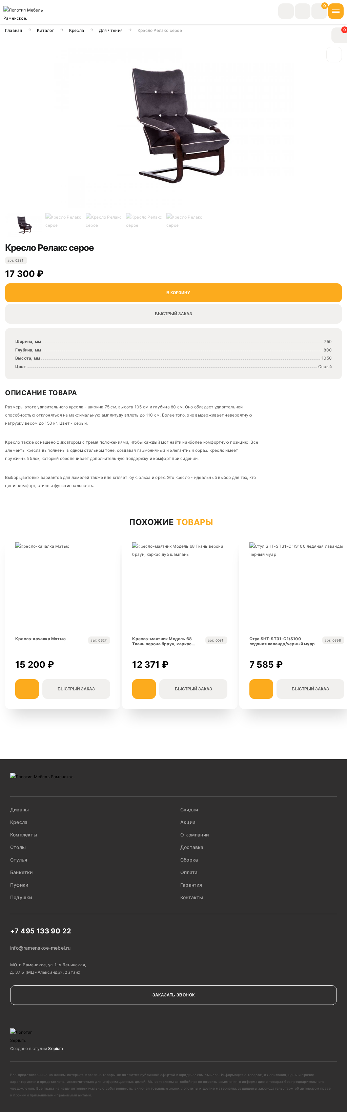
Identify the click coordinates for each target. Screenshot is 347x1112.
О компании (194, 834)
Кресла (76, 30)
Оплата (189, 872)
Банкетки (21, 872)
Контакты (191, 897)
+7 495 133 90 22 (40, 931)
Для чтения (111, 30)
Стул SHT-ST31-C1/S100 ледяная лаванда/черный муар (282, 641)
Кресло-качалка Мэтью (40, 638)
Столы (18, 847)
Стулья (18, 860)
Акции (187, 822)
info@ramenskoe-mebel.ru (40, 948)
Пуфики (19, 885)
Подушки (21, 897)
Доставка (192, 847)
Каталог (45, 30)
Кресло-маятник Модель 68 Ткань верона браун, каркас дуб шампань (162, 641)
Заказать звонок (173, 995)
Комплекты (23, 834)
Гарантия (191, 885)
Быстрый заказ (173, 313)
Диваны (19, 809)
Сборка (189, 860)
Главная (13, 30)
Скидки (189, 809)
